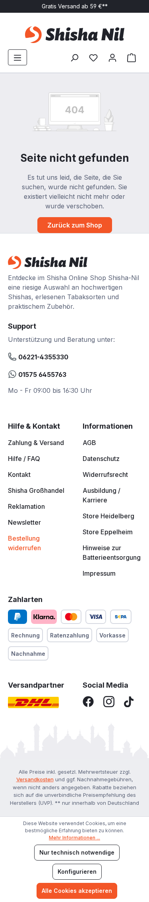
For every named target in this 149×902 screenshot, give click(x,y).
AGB (89, 443)
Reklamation (26, 506)
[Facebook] (88, 701)
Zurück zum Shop (74, 225)
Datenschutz (101, 459)
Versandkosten (35, 779)
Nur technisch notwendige (76, 852)
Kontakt (19, 474)
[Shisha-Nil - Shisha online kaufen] (74, 34)
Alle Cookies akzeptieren (77, 890)
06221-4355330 (42, 357)
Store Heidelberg (108, 516)
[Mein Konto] (112, 57)
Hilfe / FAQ (24, 459)
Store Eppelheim (108, 532)
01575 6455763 (41, 374)
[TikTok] (129, 701)
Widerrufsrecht (105, 474)
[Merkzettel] (93, 57)
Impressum (99, 573)
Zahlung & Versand (36, 443)
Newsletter (24, 522)
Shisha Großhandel (36, 490)
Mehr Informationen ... (74, 838)
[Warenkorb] (131, 57)
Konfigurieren (77, 871)
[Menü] (17, 57)
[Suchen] (74, 57)
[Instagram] (108, 701)
